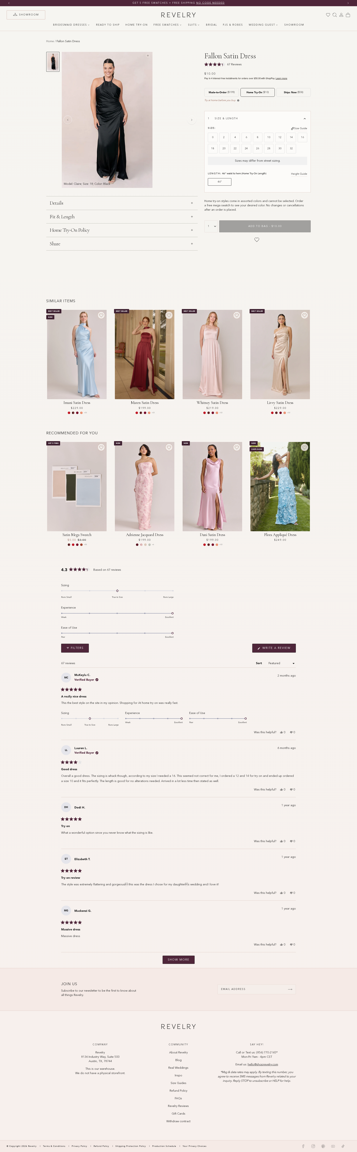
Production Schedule (164, 1146)
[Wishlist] (328, 15)
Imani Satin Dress (76, 402)
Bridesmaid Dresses (70, 25)
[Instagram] (313, 1146)
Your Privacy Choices (194, 1146)
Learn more (281, 78)
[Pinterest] (323, 1146)
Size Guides (178, 1083)
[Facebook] (303, 1146)
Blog (178, 1060)
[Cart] (347, 14)
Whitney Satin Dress (212, 402)
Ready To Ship (108, 25)
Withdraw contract (178, 1121)
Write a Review (278, 649)
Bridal (211, 25)
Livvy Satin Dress (280, 402)
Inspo (178, 1075)
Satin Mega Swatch (77, 534)
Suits (192, 25)
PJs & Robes (233, 25)
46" (220, 182)
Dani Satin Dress (212, 534)
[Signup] (290, 989)
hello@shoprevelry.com (263, 1064)
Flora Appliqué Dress (280, 534)
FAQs (178, 1098)
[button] (191, 624)
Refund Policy (178, 1090)
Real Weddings (178, 1067)
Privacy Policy (79, 1146)
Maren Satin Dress (145, 402)
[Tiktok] (342, 1146)
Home (50, 41)
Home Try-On (136, 25)
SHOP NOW (218, 3)
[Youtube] (333, 1146)
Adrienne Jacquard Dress (144, 534)
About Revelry (178, 1052)
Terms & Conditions (54, 1146)
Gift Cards (178, 1113)
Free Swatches (166, 25)
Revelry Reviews (178, 1106)
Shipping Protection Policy (130, 1146)
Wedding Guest (262, 25)
